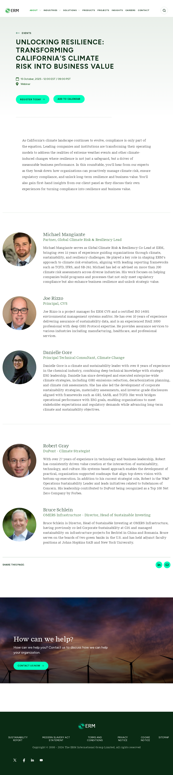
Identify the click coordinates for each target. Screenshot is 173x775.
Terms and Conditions (95, 739)
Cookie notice (145, 739)
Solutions (70, 10)
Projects (103, 10)
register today (30, 99)
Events (26, 33)
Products (88, 10)
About (34, 10)
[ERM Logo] (12, 10)
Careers (130, 10)
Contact (143, 10)
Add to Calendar (69, 99)
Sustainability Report (18, 739)
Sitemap (164, 737)
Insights (117, 10)
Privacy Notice (123, 739)
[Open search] (164, 10)
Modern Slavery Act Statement (56, 739)
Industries (50, 10)
